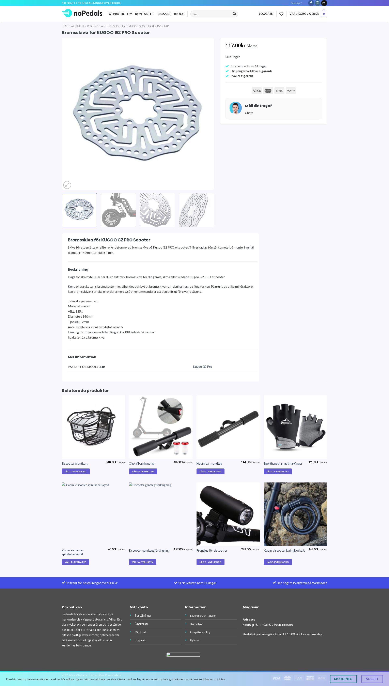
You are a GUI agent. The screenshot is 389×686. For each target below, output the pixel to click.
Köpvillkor (196, 624)
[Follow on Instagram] (318, 3)
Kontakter (144, 14)
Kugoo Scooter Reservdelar (149, 26)
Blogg (179, 14)
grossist (163, 14)
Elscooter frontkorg (75, 463)
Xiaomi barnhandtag (142, 463)
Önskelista (142, 624)
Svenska (295, 3)
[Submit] (234, 14)
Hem (64, 26)
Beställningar (143, 615)
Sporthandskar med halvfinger (283, 463)
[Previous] (70, 114)
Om (129, 14)
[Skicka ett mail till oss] (324, 3)
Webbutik (116, 14)
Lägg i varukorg (76, 471)
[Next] (205, 114)
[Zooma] (67, 185)
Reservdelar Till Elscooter (106, 26)
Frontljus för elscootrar (212, 550)
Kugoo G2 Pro (202, 366)
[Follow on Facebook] (311, 3)
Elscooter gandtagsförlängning (149, 550)
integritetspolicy (200, 632)
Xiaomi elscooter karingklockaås (284, 550)
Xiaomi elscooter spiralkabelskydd (73, 552)
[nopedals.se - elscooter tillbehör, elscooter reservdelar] (82, 14)
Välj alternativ (75, 562)
